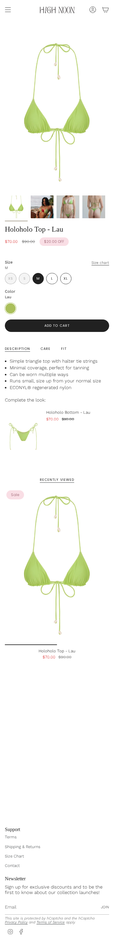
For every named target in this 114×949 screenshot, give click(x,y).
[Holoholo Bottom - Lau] (23, 432)
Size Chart (14, 856)
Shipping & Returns (22, 846)
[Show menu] (8, 10)
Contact (12, 865)
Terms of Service (50, 922)
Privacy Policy (16, 922)
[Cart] (105, 10)
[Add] (99, 450)
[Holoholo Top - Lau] (57, 567)
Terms (11, 837)
